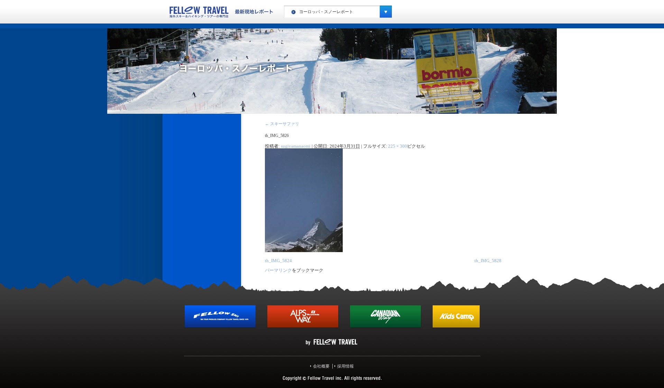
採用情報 (345, 366)
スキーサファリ (282, 123)
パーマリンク (278, 270)
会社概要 (321, 366)
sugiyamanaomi (296, 146)
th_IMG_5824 (278, 260)
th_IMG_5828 (487, 260)
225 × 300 (397, 146)
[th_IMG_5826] (304, 250)
